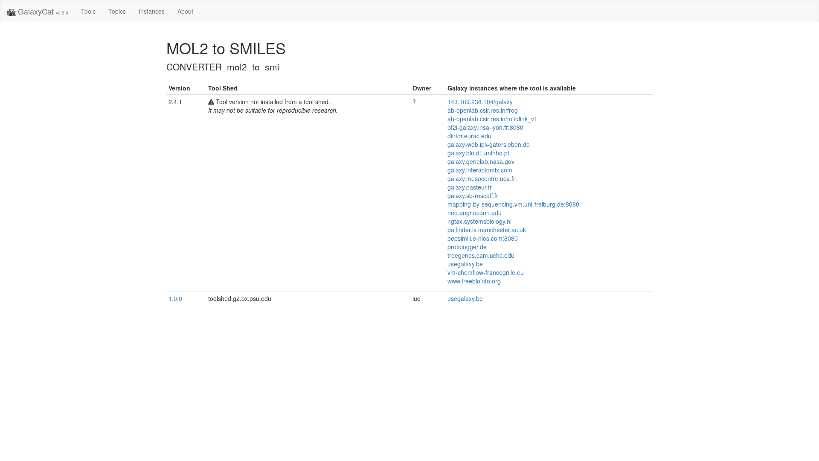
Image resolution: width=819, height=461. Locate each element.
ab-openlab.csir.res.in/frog (482, 110)
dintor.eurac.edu (469, 135)
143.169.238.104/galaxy (480, 101)
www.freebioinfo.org (474, 281)
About (185, 11)
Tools (88, 11)
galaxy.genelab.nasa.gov (480, 161)
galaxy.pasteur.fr (469, 187)
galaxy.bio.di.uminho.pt (478, 153)
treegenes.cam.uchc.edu (480, 255)
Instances (152, 11)
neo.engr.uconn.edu (474, 212)
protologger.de (467, 246)
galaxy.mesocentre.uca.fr (481, 178)
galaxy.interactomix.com (479, 170)
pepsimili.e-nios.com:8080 (482, 238)
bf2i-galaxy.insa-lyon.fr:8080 (485, 127)
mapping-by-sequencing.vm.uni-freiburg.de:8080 (513, 204)
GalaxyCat (42, 11)
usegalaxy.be (465, 264)
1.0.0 (175, 298)
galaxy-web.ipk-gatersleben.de (488, 144)
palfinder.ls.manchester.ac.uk (486, 229)
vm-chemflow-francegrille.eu (485, 272)
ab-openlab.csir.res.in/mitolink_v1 (492, 118)
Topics (117, 11)
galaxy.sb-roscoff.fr (472, 195)
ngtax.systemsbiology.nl (479, 221)
